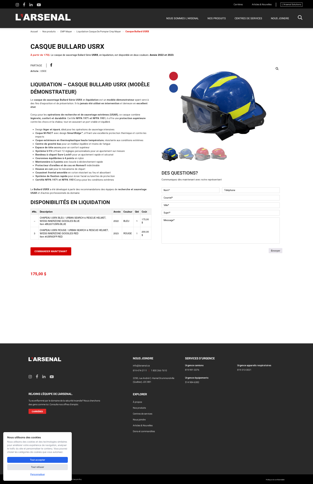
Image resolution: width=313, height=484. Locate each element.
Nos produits (217, 18)
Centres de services (248, 18)
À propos (137, 402)
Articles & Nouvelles (262, 4)
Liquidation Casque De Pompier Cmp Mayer (98, 31)
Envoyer (275, 250)
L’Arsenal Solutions (291, 4)
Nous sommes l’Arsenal (182, 18)
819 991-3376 (192, 370)
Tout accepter (37, 459)
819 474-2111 (140, 370)
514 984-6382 (192, 382)
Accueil (34, 31)
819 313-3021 (244, 370)
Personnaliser (37, 474)
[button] (277, 69)
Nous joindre (280, 18)
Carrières (238, 4)
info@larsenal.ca (141, 365)
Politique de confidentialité (275, 480)
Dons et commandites (144, 431)
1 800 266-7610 (159, 370)
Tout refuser (37, 467)
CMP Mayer (66, 31)
